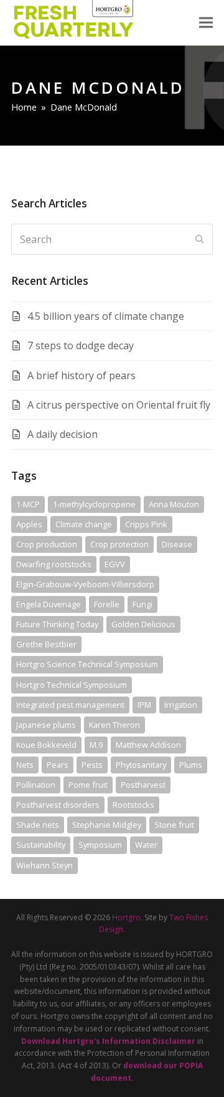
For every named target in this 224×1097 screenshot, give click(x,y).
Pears (57, 764)
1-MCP (28, 504)
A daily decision (62, 434)
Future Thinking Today (57, 624)
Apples (29, 524)
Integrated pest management (70, 704)
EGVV (115, 564)
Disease (177, 544)
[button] (206, 22)
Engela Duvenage (48, 604)
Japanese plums (46, 724)
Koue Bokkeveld (46, 744)
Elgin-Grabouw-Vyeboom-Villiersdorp (85, 584)
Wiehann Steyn (44, 865)
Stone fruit (174, 824)
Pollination (35, 784)
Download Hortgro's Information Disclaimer (108, 1041)
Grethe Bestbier (46, 644)
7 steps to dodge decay (80, 345)
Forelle (106, 604)
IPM (144, 704)
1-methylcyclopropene (94, 504)
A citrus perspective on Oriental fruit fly (118, 405)
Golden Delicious (143, 624)
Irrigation (180, 704)
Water (146, 844)
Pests (92, 764)
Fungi (142, 604)
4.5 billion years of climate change (105, 316)
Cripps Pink (146, 524)
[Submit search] (199, 239)
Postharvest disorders (58, 804)
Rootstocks (133, 804)
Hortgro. (127, 917)
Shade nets (37, 824)
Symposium (100, 844)
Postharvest (143, 784)
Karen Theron (114, 724)
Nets (25, 764)
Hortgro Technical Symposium (71, 684)
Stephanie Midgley (106, 824)
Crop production (46, 544)
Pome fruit (88, 784)
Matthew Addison (148, 744)
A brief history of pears (81, 375)
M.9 (96, 744)
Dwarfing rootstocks (53, 564)
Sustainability (40, 844)
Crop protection (119, 544)
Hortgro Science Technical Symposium (87, 664)
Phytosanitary (141, 764)
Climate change (83, 524)
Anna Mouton (174, 504)
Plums (190, 764)
